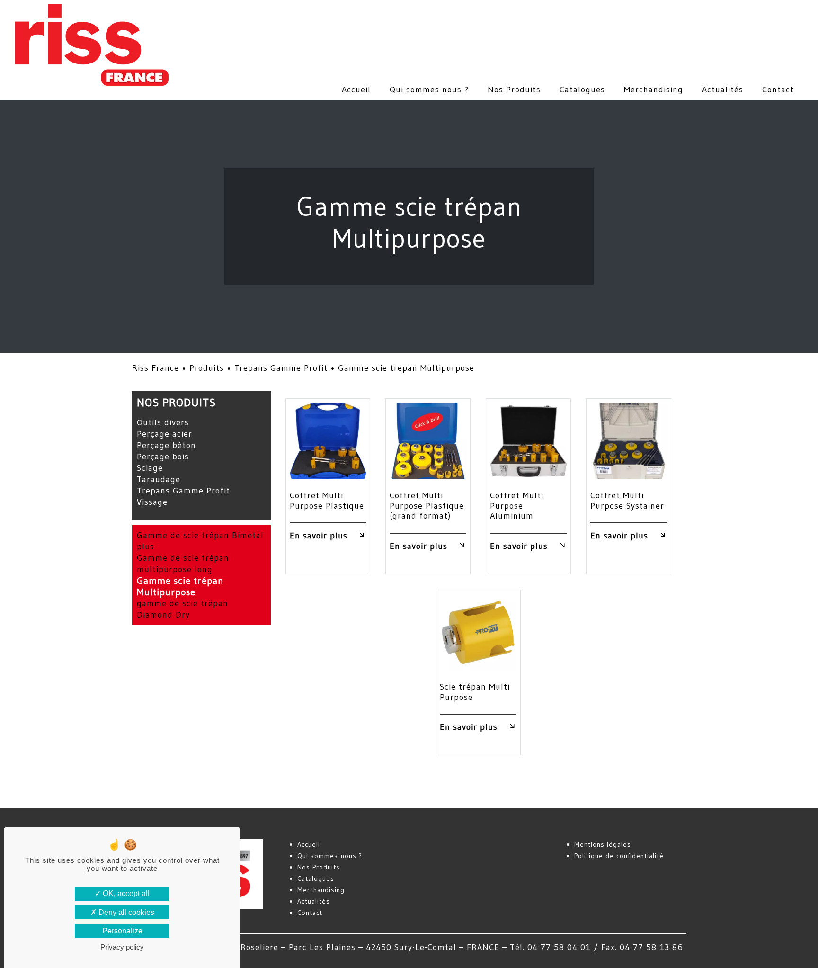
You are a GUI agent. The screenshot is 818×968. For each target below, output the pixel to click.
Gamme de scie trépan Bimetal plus (200, 541)
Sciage (150, 468)
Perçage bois (163, 456)
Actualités (722, 89)
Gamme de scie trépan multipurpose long (183, 563)
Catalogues (582, 89)
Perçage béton (166, 445)
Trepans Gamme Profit (281, 368)
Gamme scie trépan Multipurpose (180, 586)
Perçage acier (164, 434)
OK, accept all (125, 893)
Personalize (122, 931)
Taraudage (158, 479)
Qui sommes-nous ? (429, 89)
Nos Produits (514, 89)
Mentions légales (602, 844)
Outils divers (163, 422)
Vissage (152, 502)
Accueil (356, 89)
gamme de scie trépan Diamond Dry (182, 609)
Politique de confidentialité (619, 855)
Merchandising (653, 89)
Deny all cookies (125, 912)
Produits (206, 368)
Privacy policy (122, 947)
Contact (778, 89)
